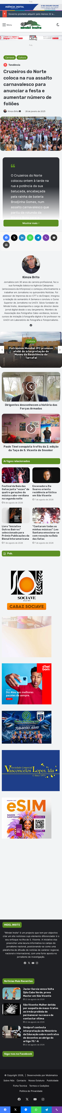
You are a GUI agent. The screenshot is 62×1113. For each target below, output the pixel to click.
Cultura (22, 57)
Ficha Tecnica (20, 1085)
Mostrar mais (30, 223)
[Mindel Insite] (31, 25)
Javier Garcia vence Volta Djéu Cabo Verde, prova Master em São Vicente (38, 992)
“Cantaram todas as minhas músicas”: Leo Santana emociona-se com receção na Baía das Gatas (45, 532)
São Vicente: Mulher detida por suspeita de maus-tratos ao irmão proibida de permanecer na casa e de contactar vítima (40, 1011)
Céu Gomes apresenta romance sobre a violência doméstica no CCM (31, 353)
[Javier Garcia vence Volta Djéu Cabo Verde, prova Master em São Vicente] (11, 993)
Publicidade (53, 1080)
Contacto (21, 1080)
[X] (29, 963)
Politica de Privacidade (31, 1091)
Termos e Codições (39, 1085)
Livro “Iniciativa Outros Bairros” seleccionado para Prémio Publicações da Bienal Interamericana (15, 532)
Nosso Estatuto (36, 1080)
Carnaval (9, 57)
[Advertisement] (31, 884)
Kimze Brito (13, 111)
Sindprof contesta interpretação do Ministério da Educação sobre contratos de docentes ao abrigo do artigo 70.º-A (41, 1034)
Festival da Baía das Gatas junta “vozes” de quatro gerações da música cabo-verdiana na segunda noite (15, 492)
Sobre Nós (8, 1080)
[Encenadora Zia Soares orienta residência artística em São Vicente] (46, 475)
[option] (31, 350)
